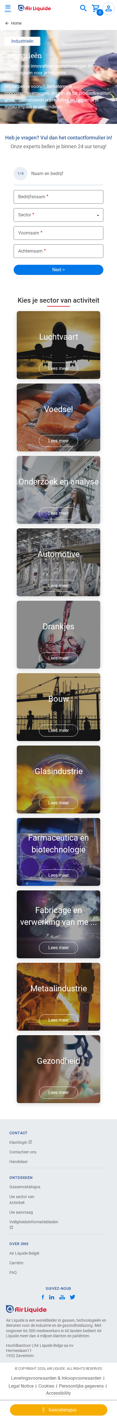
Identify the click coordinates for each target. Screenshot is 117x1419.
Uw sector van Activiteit (21, 1199)
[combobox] (83, 8)
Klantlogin (18, 1142)
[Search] (83, 8)
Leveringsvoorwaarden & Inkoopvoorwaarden (56, 1378)
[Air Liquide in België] (34, 7)
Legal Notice (21, 1386)
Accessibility (58, 1393)
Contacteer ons (22, 1152)
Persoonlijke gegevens (81, 1386)
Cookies (46, 1386)
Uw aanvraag (21, 1212)
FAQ (13, 1272)
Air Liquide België (24, 1253)
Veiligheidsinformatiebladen (29, 1222)
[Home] (26, 1308)
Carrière (16, 1263)
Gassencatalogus (24, 1187)
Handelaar (18, 1161)
